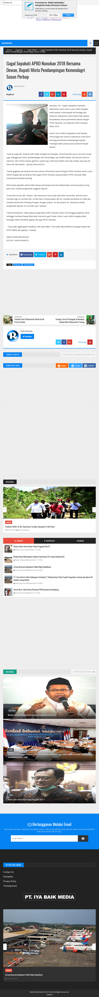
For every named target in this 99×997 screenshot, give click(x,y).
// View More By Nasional (82, 672)
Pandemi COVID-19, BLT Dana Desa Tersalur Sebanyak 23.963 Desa (30, 526)
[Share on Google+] (52, 94)
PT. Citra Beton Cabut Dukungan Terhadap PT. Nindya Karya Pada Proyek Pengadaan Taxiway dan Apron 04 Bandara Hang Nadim (53, 578)
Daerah (8, 522)
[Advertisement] (50, 30)
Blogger (63, 365)
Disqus (77, 365)
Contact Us (8, 872)
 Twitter (40, 255)
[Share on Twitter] (47, 94)
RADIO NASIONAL (36, 992)
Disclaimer (8, 876)
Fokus (11, 731)
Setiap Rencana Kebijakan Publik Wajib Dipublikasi (32, 566)
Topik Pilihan (32, 50)
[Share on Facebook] (41, 94)
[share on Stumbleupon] (84, 94)
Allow (68, 15)
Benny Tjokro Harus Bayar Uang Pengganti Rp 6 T (32, 546)
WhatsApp (76, 94)
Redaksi (27, 336)
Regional (19, 50)
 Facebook (26, 255)
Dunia (11, 686)
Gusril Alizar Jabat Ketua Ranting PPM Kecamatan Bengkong (36, 589)
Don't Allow (53, 15)
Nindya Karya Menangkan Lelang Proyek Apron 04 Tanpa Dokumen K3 (39, 556)
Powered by (28, 15)
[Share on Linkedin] (58, 94)
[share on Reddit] (90, 94)
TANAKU (49, 994)
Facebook (91, 365)
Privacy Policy (9, 881)
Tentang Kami (10, 885)
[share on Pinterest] (64, 94)
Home (9, 50)
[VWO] (35, 15)
